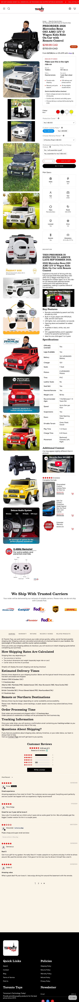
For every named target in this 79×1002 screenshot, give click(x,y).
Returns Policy (45, 970)
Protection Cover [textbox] (56, 118)
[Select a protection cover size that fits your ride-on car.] (58, 118)
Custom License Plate (58, 128)
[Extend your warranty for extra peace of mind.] (63, 135)
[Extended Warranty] (49, 526)
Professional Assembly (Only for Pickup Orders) (57, 146)
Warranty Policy (46, 974)
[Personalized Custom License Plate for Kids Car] (49, 489)
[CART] (74, 8)
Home (44, 21)
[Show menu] (4, 8)
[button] (48, 478)
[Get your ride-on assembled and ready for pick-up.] (50, 147)
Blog (4, 974)
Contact (6, 970)
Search (5, 966)
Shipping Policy (46, 966)
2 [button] (38, 883)
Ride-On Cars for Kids (55, 21)
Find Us (5, 981)
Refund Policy (45, 977)
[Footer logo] (11, 948)
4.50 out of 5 (45, 748)
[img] (7, 783)
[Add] (72, 493)
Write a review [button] (39, 770)
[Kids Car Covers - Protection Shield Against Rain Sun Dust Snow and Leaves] (49, 508)
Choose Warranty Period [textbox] (59, 136)
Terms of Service (9, 977)
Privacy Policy (45, 981)
